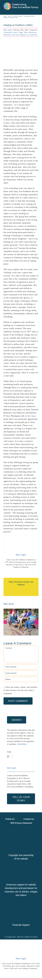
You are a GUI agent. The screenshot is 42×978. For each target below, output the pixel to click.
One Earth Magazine (19, 35)
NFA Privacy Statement (21, 823)
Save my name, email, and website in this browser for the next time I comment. (20, 690)
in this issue (30, 416)
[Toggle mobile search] (33, 11)
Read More (22, 744)
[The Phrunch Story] (21, 622)
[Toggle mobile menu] (38, 11)
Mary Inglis (8, 30)
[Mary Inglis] (10, 756)
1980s (26, 32)
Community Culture (11, 32)
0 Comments (32, 35)
